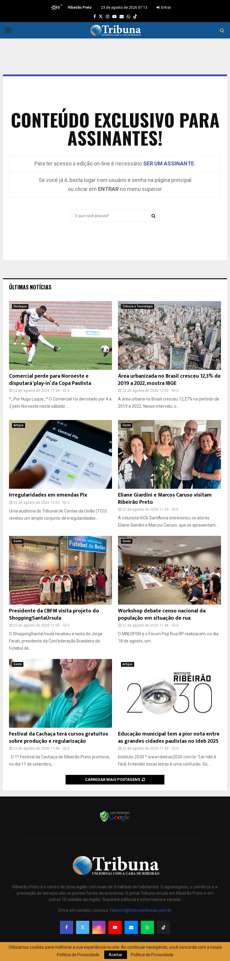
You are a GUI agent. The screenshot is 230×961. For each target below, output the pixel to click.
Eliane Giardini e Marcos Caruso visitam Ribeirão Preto (165, 498)
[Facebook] (66, 927)
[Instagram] (98, 927)
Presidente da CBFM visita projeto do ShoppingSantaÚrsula (54, 614)
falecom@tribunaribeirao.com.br (141, 910)
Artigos (18, 425)
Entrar (165, 7)
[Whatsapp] (147, 927)
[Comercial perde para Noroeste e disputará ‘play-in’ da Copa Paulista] (60, 335)
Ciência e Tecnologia (137, 306)
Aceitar (115, 954)
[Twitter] (82, 927)
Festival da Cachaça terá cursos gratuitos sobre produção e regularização (58, 737)
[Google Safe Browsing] (115, 821)
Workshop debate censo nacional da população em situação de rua (161, 614)
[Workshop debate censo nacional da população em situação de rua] (169, 570)
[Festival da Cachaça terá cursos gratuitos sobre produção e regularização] (60, 693)
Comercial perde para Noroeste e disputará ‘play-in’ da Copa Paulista (50, 380)
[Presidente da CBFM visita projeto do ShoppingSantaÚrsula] (60, 570)
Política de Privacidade (152, 955)
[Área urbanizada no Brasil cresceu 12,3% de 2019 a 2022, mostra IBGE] (169, 335)
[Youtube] (115, 927)
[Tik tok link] (135, 16)
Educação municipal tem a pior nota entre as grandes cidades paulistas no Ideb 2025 (169, 737)
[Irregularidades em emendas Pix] (60, 454)
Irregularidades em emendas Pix (48, 495)
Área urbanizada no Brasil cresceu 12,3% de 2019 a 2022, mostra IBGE (169, 380)
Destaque (20, 306)
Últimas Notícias (30, 287)
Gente (126, 425)
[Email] (131, 927)
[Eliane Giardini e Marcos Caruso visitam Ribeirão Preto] (169, 454)
